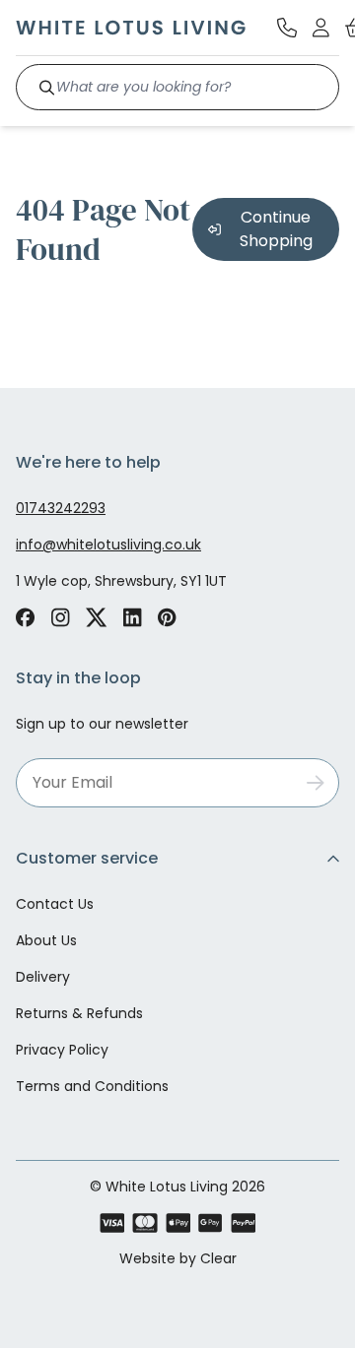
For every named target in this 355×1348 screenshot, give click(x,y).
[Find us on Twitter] (96, 617)
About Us (46, 940)
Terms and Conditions (92, 1086)
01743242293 (61, 508)
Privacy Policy (62, 1049)
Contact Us (55, 904)
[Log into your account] (321, 27)
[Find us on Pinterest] (167, 617)
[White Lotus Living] (131, 27)
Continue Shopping (276, 229)
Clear (218, 1258)
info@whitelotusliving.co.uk (108, 544)
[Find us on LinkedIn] (132, 617)
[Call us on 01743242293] (287, 27)
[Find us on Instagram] (60, 617)
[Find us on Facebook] (25, 617)
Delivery (43, 977)
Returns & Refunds (79, 1013)
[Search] (47, 87)
